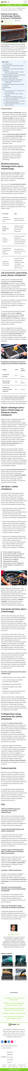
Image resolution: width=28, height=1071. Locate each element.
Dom (2, 8)
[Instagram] (12, 1041)
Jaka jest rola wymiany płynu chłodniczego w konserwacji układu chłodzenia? (15, 101)
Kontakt (20, 5)
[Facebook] (2, 1041)
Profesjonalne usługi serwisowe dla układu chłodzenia (13, 85)
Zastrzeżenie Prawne (21, 1065)
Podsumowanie (8, 64)
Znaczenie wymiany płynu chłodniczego (13, 80)
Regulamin (5, 1065)
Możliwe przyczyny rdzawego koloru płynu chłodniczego (13, 66)
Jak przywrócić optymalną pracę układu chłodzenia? (13, 69)
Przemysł (9, 1062)
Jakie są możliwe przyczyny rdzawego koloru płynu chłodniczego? (15, 91)
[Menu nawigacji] (25, 2)
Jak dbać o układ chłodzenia (10, 78)
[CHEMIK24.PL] (5, 2)
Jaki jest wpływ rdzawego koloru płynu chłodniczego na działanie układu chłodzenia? (15, 97)
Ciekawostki (10, 1054)
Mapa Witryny (15, 1066)
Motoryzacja (10, 1059)
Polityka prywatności (12, 1065)
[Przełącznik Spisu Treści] (24, 62)
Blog (15, 5)
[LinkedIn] (9, 1041)
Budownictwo (10, 1052)
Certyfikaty (9, 5)
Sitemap (21, 1066)
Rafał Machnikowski (8, 20)
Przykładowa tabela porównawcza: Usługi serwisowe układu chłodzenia (14, 72)
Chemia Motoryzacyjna (9, 8)
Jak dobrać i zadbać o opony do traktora (14, 1013)
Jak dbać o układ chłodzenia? (11, 99)
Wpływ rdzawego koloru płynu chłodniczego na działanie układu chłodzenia (14, 75)
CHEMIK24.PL (12, 1069)
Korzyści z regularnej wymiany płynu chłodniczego (13, 82)
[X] (5, 1041)
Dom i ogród (10, 1057)
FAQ (4, 89)
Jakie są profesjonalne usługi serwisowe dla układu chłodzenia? (14, 104)
